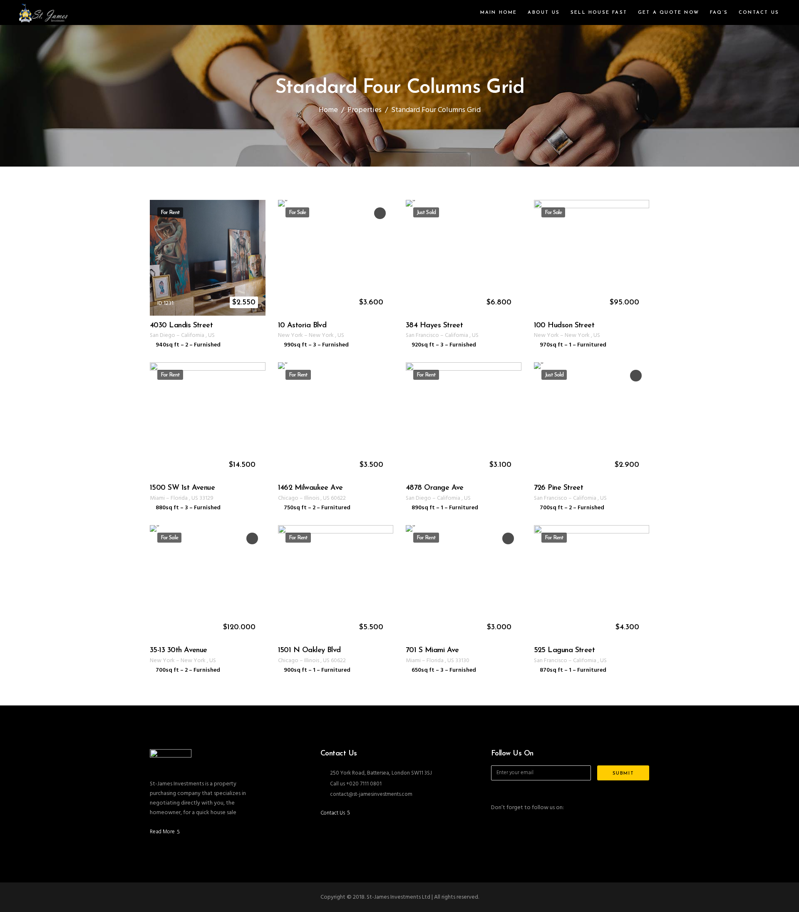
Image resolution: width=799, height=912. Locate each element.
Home (328, 110)
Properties (364, 110)
